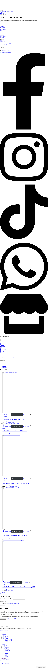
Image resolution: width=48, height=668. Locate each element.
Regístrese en (3, 618)
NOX (6, 654)
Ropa (3, 364)
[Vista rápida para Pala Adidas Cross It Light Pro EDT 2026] (30, 478)
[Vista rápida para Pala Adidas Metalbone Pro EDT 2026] (30, 531)
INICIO (1, 25)
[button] (6, 414)
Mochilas (4, 366)
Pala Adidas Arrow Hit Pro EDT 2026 (14, 431)
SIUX (6, 655)
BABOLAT (7, 650)
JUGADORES (3, 29)
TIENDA (2, 26)
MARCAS (2, 37)
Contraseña (2, 601)
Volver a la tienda (3, 630)
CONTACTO (3, 658)
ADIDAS (7, 649)
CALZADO (2, 34)
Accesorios (4, 367)
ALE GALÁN (8, 641)
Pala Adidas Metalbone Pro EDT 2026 (14, 535)
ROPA (1, 32)
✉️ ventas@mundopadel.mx (5, 52)
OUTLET (2, 28)
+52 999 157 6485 (5, 659)
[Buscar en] (0, 13)
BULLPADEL (8, 651)
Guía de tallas (2, 41)
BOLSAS (2, 35)
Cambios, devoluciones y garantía (6, 43)
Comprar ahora (3, 21)
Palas (3, 362)
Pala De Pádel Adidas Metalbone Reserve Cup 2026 (18, 587)
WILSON (7, 656)
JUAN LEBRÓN (8, 640)
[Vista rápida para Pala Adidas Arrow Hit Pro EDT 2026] (30, 426)
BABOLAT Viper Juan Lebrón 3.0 (13, 419)
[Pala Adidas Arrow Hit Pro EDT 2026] (10, 423)
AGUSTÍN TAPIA (9, 639)
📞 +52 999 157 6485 (4, 50)
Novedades (4, 416)
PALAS (1, 30)
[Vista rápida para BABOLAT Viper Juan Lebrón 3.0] (30, 414)
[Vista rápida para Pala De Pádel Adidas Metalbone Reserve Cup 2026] (29, 582)
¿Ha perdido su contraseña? (13, 603)
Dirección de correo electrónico (6, 598)
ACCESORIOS (3, 36)
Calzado (4, 363)
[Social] (24, 129)
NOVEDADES (3, 27)
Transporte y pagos (4, 44)
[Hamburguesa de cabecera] (1, 10)
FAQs (1, 40)
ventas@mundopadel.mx (6, 660)
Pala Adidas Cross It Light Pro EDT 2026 (15, 483)
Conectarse (2, 605)
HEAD (6, 653)
